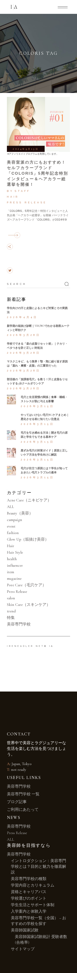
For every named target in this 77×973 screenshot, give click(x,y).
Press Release (27, 202)
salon (11, 598)
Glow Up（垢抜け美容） (28, 539)
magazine (14, 578)
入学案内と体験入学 (28, 911)
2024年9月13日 (26, 149)
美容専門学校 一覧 (23, 794)
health (12, 559)
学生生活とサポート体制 (32, 905)
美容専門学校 (19, 624)
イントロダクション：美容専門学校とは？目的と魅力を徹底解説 (38, 866)
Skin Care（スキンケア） (28, 604)
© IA (49, 646)
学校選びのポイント (28, 898)
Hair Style (15, 552)
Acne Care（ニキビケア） (29, 500)
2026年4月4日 (22, 317)
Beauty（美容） (20, 513)
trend (11, 611)
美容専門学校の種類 (28, 878)
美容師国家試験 (24, 930)
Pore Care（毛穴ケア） (26, 585)
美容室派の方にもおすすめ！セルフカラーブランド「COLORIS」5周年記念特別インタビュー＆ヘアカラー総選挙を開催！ (37, 173)
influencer (15, 565)
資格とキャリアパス (28, 892)
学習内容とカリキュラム (32, 885)
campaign (14, 519)
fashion (13, 533)
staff (22, 190)
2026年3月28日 (23, 334)
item (10, 572)
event (11, 526)
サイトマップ (23, 949)
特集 (11, 617)
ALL (10, 506)
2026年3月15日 (37, 406)
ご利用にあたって (22, 809)
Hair (13, 196)
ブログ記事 (17, 802)
